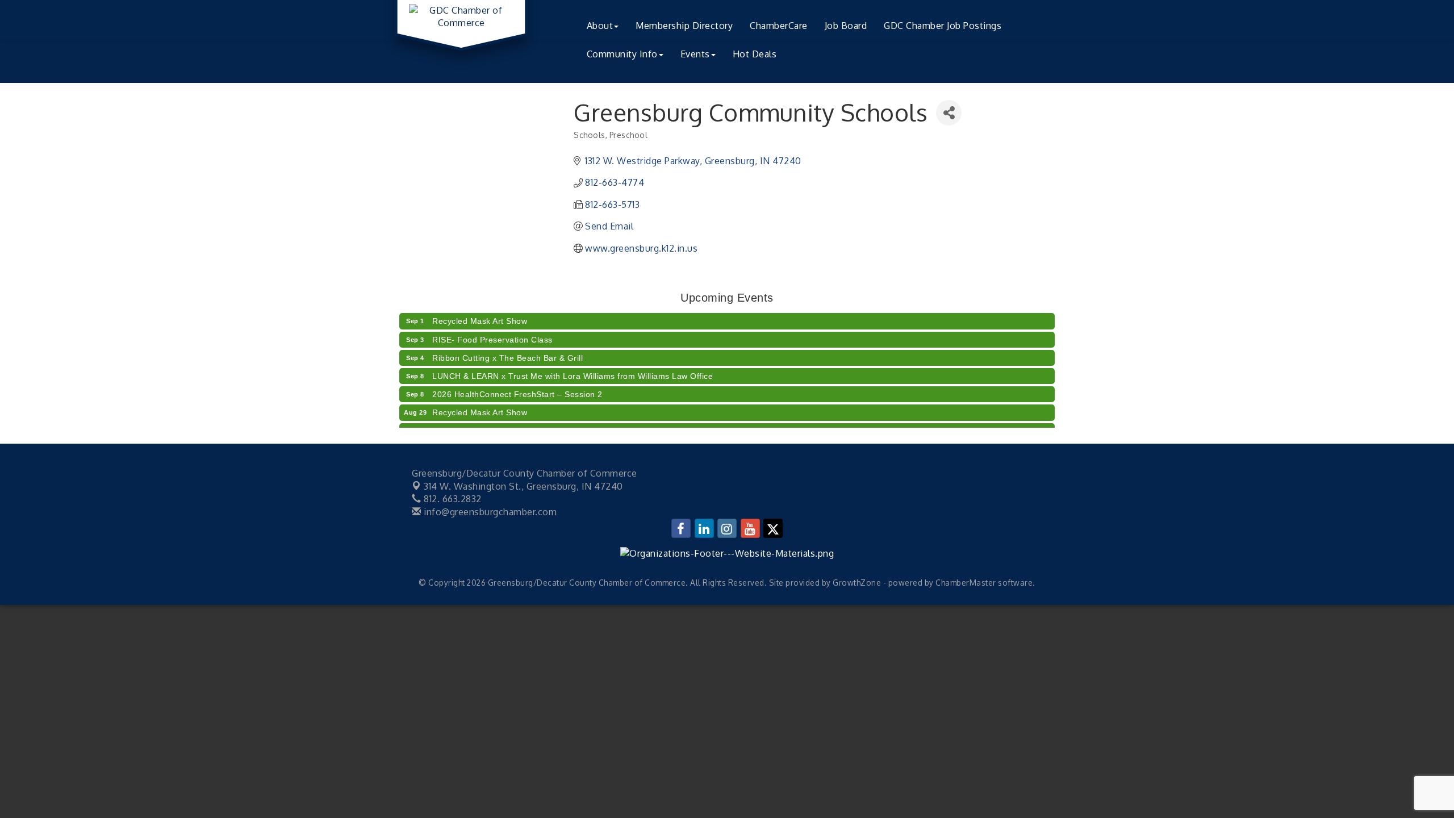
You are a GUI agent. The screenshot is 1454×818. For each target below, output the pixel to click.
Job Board (846, 25)
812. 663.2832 (451, 498)
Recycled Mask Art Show (479, 315)
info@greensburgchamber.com (489, 511)
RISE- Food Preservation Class (492, 334)
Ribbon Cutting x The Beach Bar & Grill (507, 352)
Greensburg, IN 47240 (523, 486)
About (600, 25)
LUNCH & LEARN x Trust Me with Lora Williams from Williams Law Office (572, 370)
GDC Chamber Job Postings (942, 25)
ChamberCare (779, 25)
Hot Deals (755, 54)
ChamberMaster (965, 582)
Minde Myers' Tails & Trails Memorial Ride (513, 425)
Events (695, 54)
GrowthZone (857, 582)
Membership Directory (684, 25)
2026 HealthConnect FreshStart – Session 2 (517, 388)
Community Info (622, 54)
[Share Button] (949, 113)
